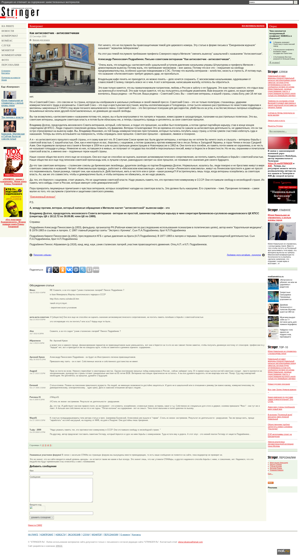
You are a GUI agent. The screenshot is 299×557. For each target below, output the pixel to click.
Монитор (97, 534)
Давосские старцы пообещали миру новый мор (281, 408)
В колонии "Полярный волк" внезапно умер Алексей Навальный (280, 417)
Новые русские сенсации (279, 384)
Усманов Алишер (276, 470)
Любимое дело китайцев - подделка (244, 255)
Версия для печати (41, 40)
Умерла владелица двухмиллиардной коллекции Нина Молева (281, 444)
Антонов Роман (276, 468)
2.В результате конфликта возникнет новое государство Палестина (283, 51)
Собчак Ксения (276, 466)
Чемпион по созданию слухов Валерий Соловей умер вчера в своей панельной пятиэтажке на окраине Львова (282, 104)
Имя (31, 470)
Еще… (270, 474)
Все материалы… (278, 131)
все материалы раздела (253, 26)
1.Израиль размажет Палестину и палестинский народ (284, 44)
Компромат (46, 534)
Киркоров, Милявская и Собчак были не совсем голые (13, 136)
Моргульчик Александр (279, 463)
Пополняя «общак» (42, 255)
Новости (61, 534)
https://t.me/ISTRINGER (280, 163)
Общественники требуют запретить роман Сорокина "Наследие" (280, 426)
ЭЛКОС (59, 546)
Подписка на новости (10, 78)
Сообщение (35, 477)
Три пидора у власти (12, 117)
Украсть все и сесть (276, 121)
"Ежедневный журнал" (43, 196)
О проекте (5, 71)
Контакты (5, 73)
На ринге (33, 534)
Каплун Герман (276, 464)
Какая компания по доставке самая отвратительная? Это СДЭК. (280, 399)
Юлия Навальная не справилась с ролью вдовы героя (279, 217)
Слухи (86, 534)
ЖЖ (270, 166)
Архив (4, 80)
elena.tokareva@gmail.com (190, 542)
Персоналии (111, 534)
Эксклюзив (74, 534)
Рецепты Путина (275, 126)
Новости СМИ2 (35, 525)
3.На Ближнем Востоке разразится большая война (284, 58)
